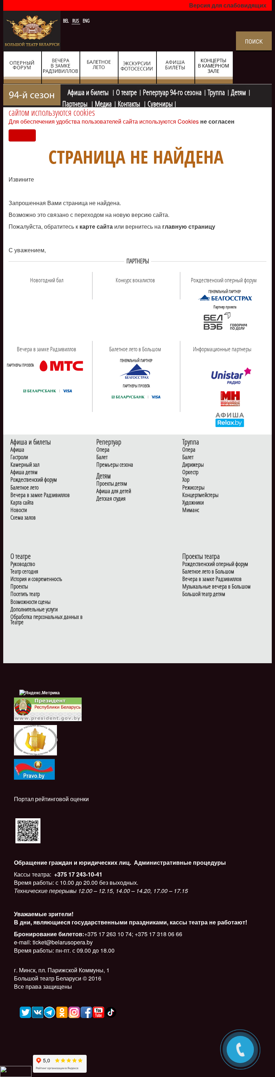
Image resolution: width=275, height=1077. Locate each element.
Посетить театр (25, 594)
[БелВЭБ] (225, 321)
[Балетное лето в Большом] (136, 371)
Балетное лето (24, 487)
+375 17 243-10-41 (77, 874)
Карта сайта (22, 502)
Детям (238, 91)
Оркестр (190, 472)
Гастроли (19, 457)
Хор (185, 479)
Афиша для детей (113, 491)
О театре (126, 91)
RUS (76, 21)
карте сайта (96, 226)
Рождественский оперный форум (215, 564)
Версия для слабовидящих (227, 5)
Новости (18, 510)
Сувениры (160, 103)
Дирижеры (193, 464)
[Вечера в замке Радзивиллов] (61, 365)
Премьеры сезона (114, 464)
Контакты (129, 103)
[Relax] (230, 419)
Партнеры (75, 103)
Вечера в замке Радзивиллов (40, 495)
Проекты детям (111, 483)
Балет (101, 457)
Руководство (22, 564)
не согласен (217, 121)
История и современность (36, 579)
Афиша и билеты (89, 91)
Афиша (17, 449)
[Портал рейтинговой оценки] (27, 830)
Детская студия (111, 498)
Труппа (216, 91)
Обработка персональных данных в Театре (46, 619)
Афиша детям (24, 472)
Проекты (19, 586)
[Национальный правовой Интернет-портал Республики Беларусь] (34, 768)
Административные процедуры (179, 862)
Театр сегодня (24, 571)
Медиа (103, 103)
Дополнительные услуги (34, 609)
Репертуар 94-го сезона (172, 91)
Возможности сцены (30, 602)
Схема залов (23, 517)
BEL (66, 21)
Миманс (190, 510)
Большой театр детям (203, 594)
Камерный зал (24, 464)
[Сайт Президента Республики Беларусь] (48, 709)
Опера (103, 449)
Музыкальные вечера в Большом (216, 586)
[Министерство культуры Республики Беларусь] (35, 739)
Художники (193, 502)
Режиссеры (193, 487)
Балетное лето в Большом (208, 571)
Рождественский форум (33, 479)
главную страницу (188, 226)
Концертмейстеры (200, 495)
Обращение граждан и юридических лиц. (72, 862)
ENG (86, 21)
